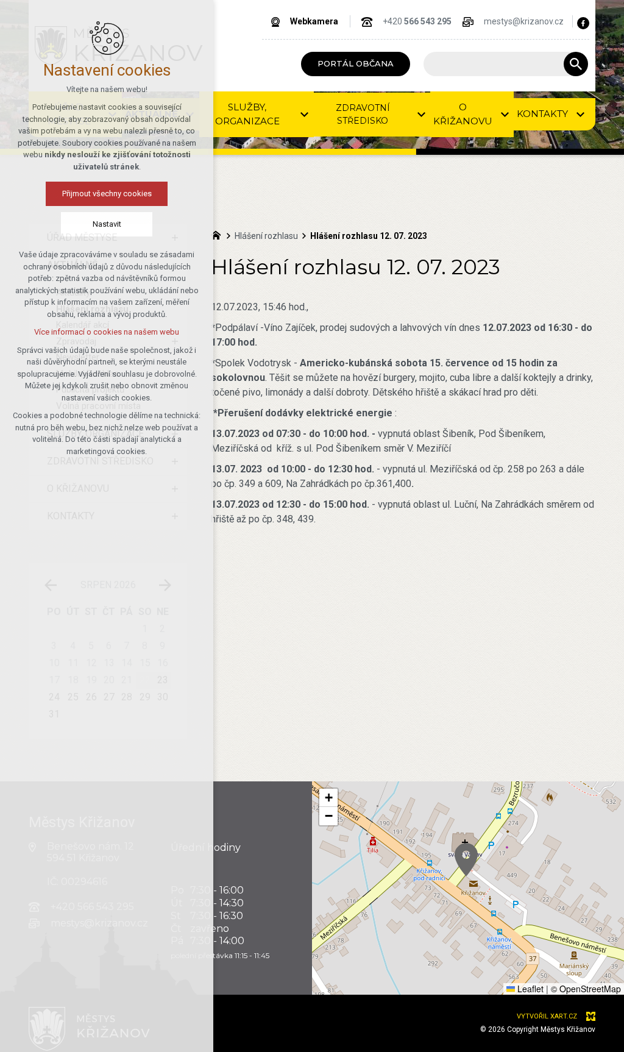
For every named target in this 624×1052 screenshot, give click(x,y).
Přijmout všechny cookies (107, 193)
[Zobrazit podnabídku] (305, 114)
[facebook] (583, 23)
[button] (466, 860)
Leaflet (529, 989)
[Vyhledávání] (500, 64)
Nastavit (107, 224)
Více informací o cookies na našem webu (106, 331)
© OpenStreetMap (586, 989)
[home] (219, 234)
